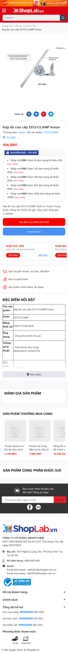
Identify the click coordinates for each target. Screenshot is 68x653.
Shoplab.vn (33, 649)
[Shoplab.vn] (28, 10)
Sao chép (12, 163)
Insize (22, 132)
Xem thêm (35, 374)
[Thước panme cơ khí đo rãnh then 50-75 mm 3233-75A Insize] (15, 431)
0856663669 (27, 611)
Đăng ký (60, 499)
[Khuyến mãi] (34, 3)
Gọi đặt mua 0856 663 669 (34, 222)
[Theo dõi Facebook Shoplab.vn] (30, 506)
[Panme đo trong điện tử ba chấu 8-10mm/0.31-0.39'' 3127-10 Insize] (40, 431)
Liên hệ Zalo (34, 231)
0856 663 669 (32, 560)
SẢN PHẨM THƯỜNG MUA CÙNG (27, 413)
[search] (63, 18)
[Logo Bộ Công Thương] (17, 581)
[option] (34, 68)
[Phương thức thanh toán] (24, 639)
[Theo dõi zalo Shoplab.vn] (38, 506)
